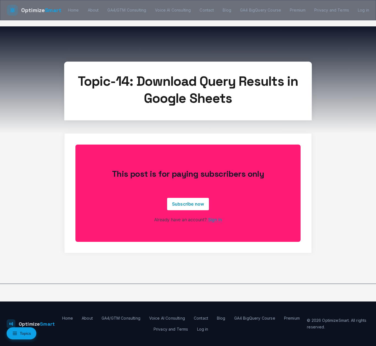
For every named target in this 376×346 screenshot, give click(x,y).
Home (73, 10)
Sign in (215, 219)
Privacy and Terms (331, 10)
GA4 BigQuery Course (260, 10)
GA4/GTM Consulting (126, 10)
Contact (207, 10)
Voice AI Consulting (173, 10)
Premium (298, 10)
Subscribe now (188, 204)
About (93, 10)
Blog (227, 10)
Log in (363, 10)
